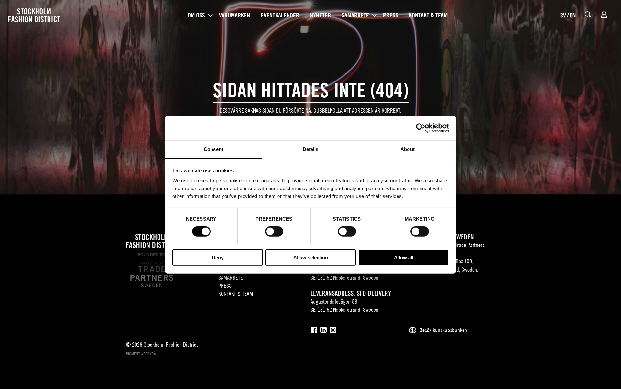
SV (563, 15)
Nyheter (320, 15)
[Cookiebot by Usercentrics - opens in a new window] (420, 128)
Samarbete (355, 15)
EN (573, 15)
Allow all (403, 257)
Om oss (196, 15)
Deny (217, 257)
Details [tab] (311, 149)
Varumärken (234, 15)
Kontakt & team (428, 15)
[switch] (274, 231)
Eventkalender (280, 15)
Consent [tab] (213, 149)
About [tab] (407, 149)
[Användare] (604, 14)
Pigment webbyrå (141, 353)
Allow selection (310, 257)
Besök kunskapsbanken (443, 330)
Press (390, 15)
